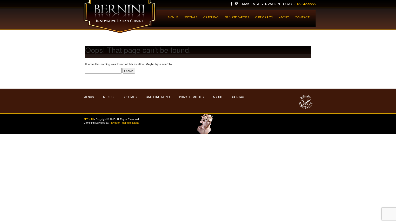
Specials (190, 17)
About (284, 17)
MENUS (89, 97)
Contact (302, 17)
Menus (173, 17)
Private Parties (237, 17)
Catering (211, 17)
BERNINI (89, 119)
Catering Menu (158, 97)
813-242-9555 (305, 4)
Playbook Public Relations (124, 122)
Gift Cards (264, 17)
